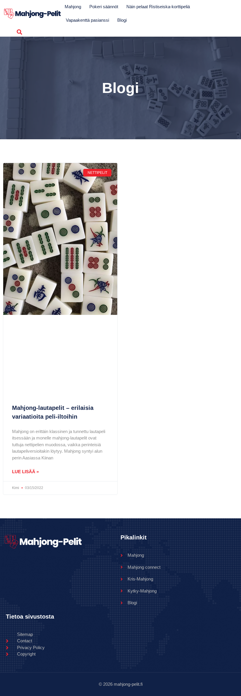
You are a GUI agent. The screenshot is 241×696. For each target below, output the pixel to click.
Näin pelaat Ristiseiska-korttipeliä (158, 6)
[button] (19, 32)
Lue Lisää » (25, 471)
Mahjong (73, 6)
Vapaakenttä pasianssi (87, 20)
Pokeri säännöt (103, 6)
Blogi (122, 20)
